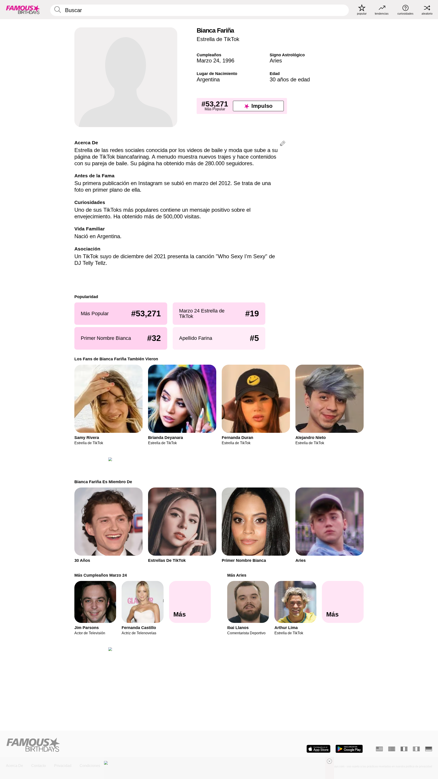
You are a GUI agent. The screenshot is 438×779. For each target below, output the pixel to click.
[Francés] (404, 749)
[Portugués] (391, 749)
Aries (276, 60)
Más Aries (236, 573)
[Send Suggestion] (282, 144)
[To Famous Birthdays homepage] (23, 9)
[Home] (111, 745)
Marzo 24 (208, 60)
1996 (228, 60)
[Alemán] (428, 749)
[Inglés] (379, 749)
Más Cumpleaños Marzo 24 (100, 573)
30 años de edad (290, 79)
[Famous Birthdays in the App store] (318, 749)
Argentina (208, 79)
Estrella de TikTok (218, 39)
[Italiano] (416, 749)
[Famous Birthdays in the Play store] (349, 749)
